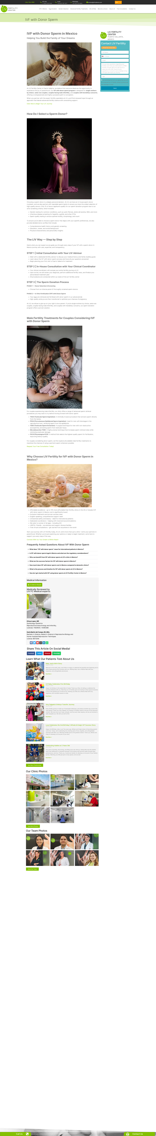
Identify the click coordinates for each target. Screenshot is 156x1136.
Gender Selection (63, 9)
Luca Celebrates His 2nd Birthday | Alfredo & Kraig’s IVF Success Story (71, 725)
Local (58, 1)
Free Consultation (122, 9)
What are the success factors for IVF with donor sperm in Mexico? (52, 561)
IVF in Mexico (43, 9)
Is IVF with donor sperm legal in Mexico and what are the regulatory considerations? (58, 553)
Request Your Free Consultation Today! (40, 446)
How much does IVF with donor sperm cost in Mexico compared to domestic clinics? (59, 565)
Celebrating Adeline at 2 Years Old (58, 745)
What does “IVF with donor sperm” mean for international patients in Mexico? (56, 549)
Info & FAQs (92, 9)
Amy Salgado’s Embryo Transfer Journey (60, 704)
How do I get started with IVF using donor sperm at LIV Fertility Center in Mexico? (58, 573)
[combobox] (103, 56)
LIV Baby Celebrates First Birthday (58, 684)
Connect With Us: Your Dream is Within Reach (42, 539)
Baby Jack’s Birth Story (54, 663)
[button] (118, 2)
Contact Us (132, 9)
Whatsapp (75, 1)
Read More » (49, 674)
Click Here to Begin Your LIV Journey (39, 104)
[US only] (41, 2)
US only (44, 1)
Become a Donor (103, 9)
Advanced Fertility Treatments (79, 9)
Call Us (19, 1134)
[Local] (56, 2)
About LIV (112, 9)
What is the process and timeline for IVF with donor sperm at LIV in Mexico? (56, 569)
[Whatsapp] (71, 2)
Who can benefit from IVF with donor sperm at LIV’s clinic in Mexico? (53, 557)
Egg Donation (53, 9)
